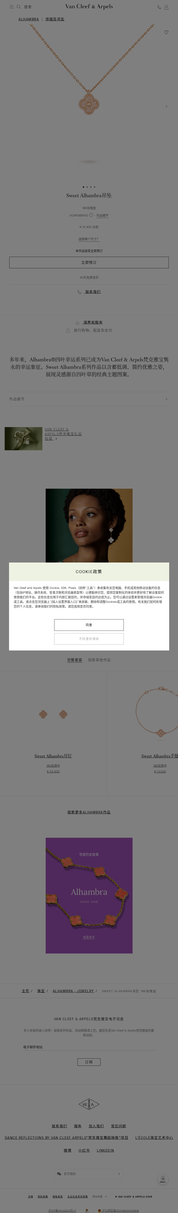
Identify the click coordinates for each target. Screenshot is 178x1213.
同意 (89, 625)
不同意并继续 (89, 639)
